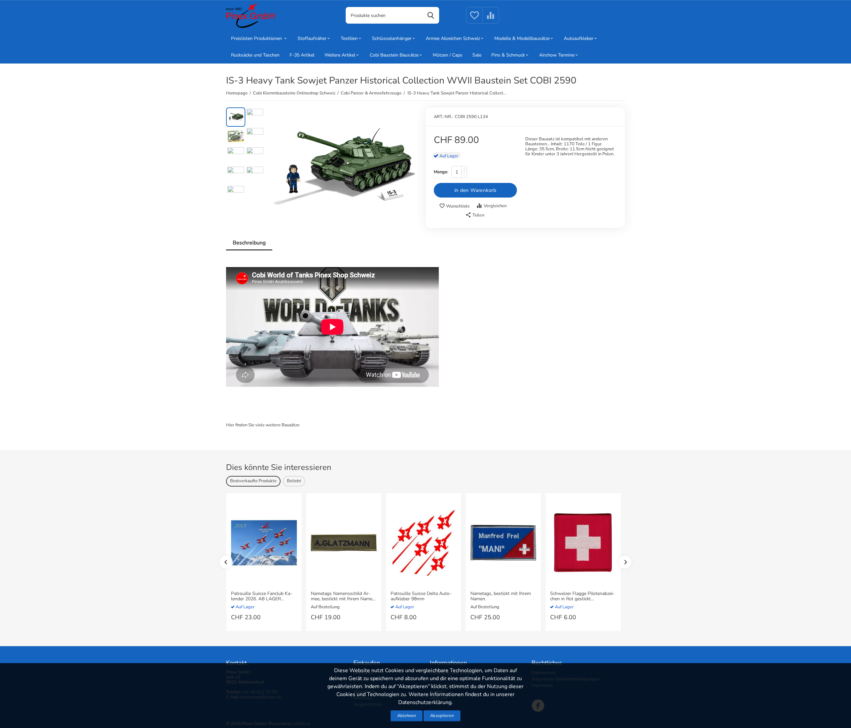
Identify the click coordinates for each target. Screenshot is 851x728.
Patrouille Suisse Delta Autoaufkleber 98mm (421, 596)
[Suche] (430, 15)
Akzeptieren (442, 716)
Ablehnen (406, 716)
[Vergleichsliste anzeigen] (490, 19)
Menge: (441, 172)
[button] (474, 215)
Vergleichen (495, 206)
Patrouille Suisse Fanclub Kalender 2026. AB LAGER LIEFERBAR (261, 596)
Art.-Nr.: (443, 117)
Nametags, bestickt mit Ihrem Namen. (500, 596)
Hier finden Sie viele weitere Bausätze (263, 425)
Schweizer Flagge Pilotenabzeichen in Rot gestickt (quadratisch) (582, 596)
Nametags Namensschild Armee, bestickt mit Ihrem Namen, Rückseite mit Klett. (343, 596)
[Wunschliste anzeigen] (474, 19)
